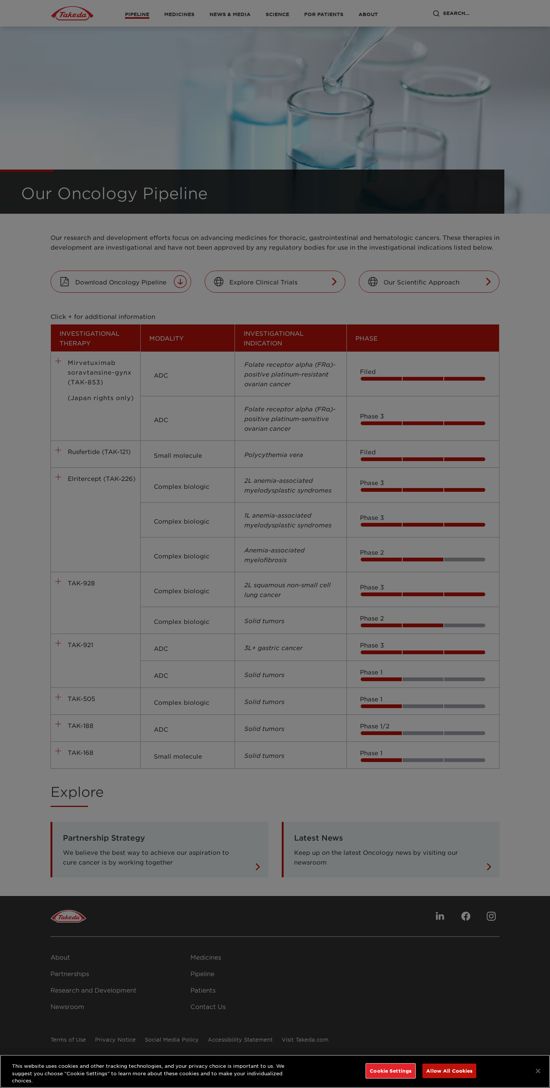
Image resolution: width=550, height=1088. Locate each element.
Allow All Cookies (449, 1070)
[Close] (538, 1071)
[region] (275, 1071)
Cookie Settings (391, 1070)
